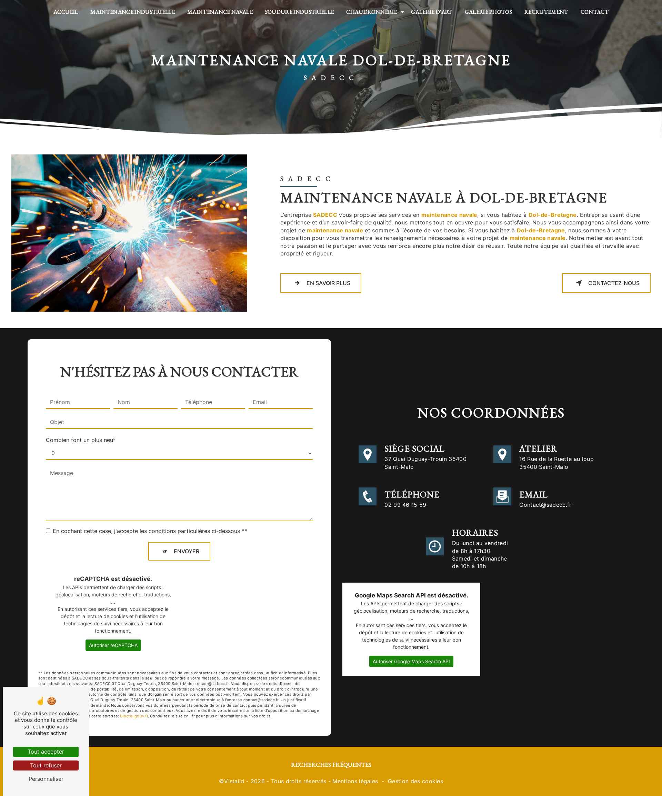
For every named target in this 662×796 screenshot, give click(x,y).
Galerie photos (488, 12)
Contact (595, 12)
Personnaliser (46, 778)
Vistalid (234, 781)
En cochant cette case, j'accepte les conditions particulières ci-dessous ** (150, 530)
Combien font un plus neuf (80, 439)
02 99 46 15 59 (405, 504)
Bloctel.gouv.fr (134, 716)
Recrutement (546, 12)
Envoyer (186, 551)
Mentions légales (355, 781)
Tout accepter (46, 751)
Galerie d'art (431, 12)
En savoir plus (328, 283)
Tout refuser (46, 765)
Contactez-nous (614, 283)
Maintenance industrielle (132, 12)
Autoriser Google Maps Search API (411, 661)
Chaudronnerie (371, 12)
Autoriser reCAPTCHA (113, 645)
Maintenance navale (220, 12)
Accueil (65, 12)
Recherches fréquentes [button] (331, 764)
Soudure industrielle (299, 12)
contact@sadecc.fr (545, 504)
